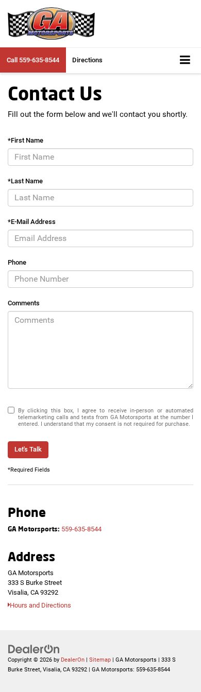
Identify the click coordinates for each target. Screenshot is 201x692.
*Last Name (25, 181)
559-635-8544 (81, 529)
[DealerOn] (34, 649)
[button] (33, 60)
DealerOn (73, 659)
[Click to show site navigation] (185, 60)
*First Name (25, 140)
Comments (24, 303)
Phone (17, 262)
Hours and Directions (40, 605)
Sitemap (100, 659)
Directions (87, 60)
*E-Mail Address (32, 222)
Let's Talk (28, 449)
